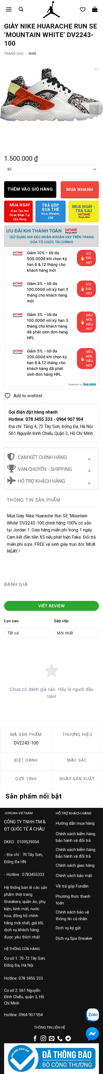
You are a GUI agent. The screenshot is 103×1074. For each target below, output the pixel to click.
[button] (8, 9)
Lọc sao (11, 620)
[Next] (94, 109)
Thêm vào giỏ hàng (30, 189)
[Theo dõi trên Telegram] (68, 1038)
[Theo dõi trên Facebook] (35, 1038)
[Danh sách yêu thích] (83, 9)
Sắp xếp (61, 620)
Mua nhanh (79, 189)
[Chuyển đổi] (89, 458)
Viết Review (51, 605)
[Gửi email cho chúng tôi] (51, 1038)
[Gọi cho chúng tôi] (60, 1038)
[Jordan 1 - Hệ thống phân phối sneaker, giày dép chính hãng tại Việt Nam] (51, 9)
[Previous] (9, 109)
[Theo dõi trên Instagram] (43, 1038)
